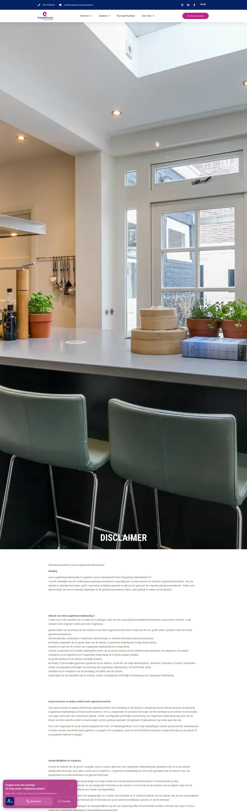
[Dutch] (201, 4)
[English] (204, 4)
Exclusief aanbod (126, 16)
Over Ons (146, 16)
